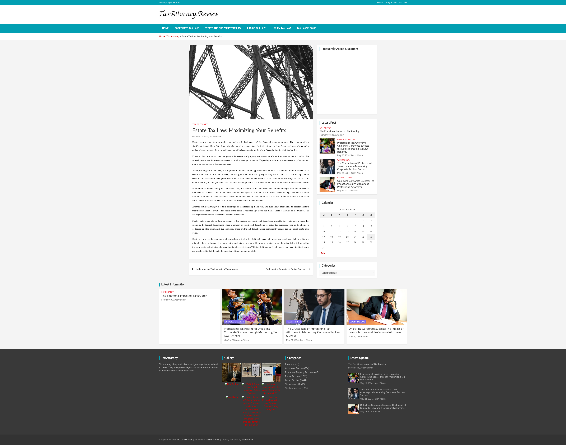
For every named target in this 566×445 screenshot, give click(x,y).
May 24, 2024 (343, 173)
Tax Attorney (200, 124)
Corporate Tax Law (187, 28)
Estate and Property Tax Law (223, 28)
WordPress (247, 439)
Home (379, 2)
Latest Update (359, 358)
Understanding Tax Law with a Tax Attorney (217, 269)
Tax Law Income (400, 2)
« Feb (322, 253)
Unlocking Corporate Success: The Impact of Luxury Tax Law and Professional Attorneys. (355, 184)
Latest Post (329, 122)
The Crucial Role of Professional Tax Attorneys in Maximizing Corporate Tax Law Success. (354, 166)
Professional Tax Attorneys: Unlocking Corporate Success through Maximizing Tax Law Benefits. (250, 332)
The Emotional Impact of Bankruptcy (339, 131)
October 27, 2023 (200, 137)
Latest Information (173, 284)
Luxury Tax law (281, 28)
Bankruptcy (325, 128)
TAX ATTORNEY (184, 439)
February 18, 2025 (328, 135)
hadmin (340, 135)
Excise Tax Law (256, 28)
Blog (388, 2)
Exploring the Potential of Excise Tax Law (286, 269)
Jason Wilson (215, 137)
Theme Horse (212, 439)
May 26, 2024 (343, 155)
